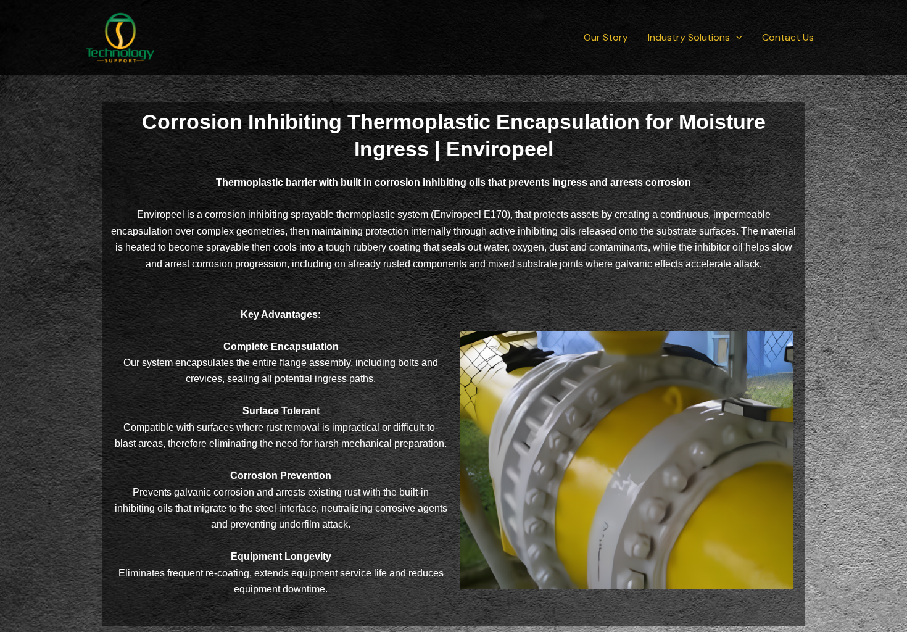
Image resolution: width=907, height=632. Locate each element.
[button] (736, 37)
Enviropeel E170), (473, 214)
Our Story (606, 37)
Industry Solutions (689, 37)
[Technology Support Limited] (120, 36)
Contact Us (788, 37)
